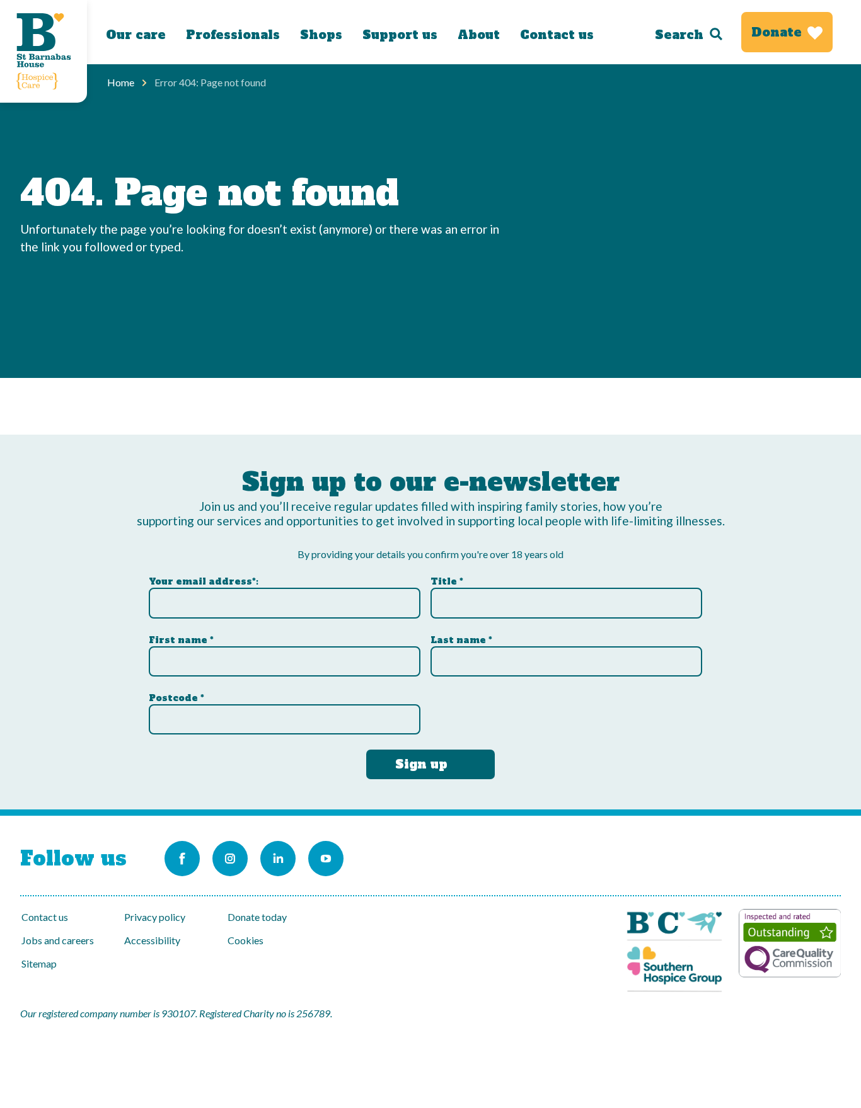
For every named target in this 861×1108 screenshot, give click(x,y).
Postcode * (176, 698)
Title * (446, 581)
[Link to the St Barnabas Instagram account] (230, 858)
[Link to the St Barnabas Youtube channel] (326, 858)
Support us (399, 34)
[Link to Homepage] (43, 51)
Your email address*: (203, 581)
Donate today (257, 917)
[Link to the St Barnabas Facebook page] (182, 858)
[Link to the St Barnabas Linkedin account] (278, 858)
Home (120, 82)
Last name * (461, 640)
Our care (136, 34)
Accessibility (152, 940)
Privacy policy (154, 917)
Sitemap (39, 963)
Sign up (421, 764)
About (479, 34)
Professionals (233, 34)
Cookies (245, 940)
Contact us (557, 34)
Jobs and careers (57, 940)
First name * (181, 640)
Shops (321, 34)
